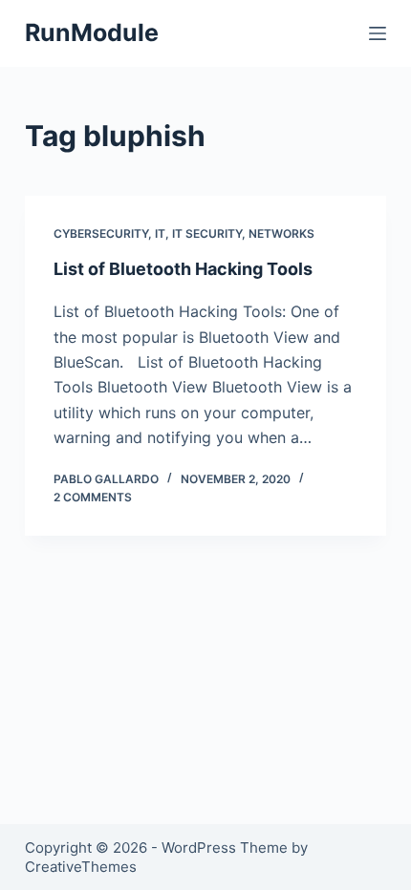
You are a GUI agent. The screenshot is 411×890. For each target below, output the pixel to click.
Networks (281, 233)
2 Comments (93, 497)
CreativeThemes (81, 867)
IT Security (207, 233)
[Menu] (377, 33)
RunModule (92, 32)
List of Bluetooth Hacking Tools (183, 269)
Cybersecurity (101, 233)
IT (160, 233)
